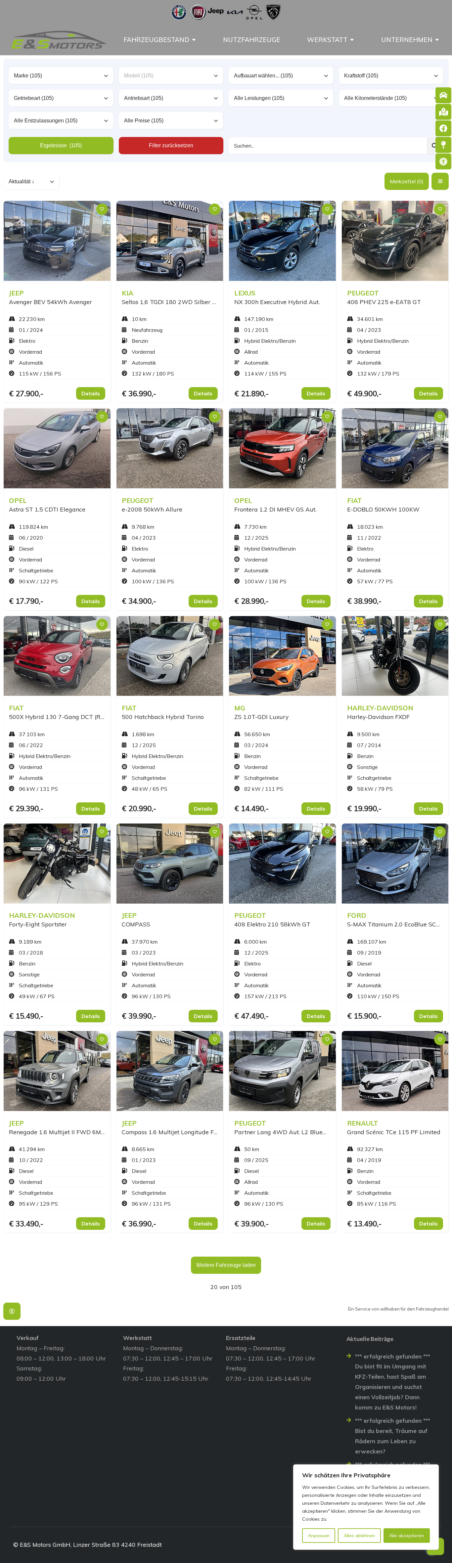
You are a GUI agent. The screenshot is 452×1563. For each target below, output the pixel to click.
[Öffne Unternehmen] (437, 39)
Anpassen (319, 1536)
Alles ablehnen (359, 1536)
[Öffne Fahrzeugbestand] (194, 39)
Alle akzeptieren (406, 1536)
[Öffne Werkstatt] (352, 39)
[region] (366, 1507)
